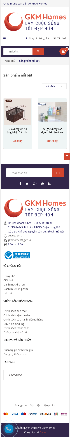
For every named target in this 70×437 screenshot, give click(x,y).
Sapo (43, 432)
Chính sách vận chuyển (16, 315)
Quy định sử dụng (13, 324)
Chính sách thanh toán (16, 328)
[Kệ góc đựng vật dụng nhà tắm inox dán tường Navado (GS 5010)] (52, 111)
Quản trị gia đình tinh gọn (18, 350)
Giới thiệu (8, 280)
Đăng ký (33, 38)
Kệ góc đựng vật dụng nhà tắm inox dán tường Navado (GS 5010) (52, 134)
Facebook (15, 375)
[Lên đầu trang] (62, 415)
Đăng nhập (44, 38)
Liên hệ (7, 293)
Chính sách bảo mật (15, 311)
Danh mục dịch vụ (14, 284)
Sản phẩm (49, 405)
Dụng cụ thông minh (15, 354)
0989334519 (15, 236)
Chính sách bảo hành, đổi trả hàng (23, 319)
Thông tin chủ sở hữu (15, 332)
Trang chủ (9, 276)
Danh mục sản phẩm (15, 289)
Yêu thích (62, 38)
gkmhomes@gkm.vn (20, 240)
